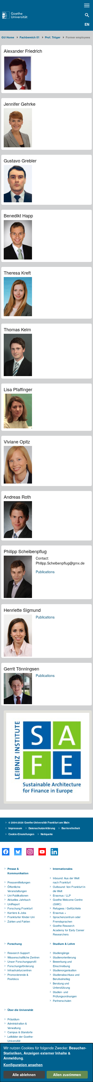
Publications (45, 571)
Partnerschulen (62, 1001)
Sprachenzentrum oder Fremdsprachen (67, 919)
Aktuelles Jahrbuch (19, 900)
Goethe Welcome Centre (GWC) (68, 902)
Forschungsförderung (20, 966)
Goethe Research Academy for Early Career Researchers (68, 930)
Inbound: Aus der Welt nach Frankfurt (66, 880)
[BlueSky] (17, 851)
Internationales (62, 869)
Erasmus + (59, 913)
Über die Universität (20, 1010)
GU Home (7, 37)
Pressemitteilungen (18, 882)
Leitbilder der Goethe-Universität (20, 1038)
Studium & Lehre (64, 944)
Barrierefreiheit (71, 828)
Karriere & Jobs (16, 913)
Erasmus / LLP (62, 895)
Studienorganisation (64, 970)
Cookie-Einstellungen (21, 834)
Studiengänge (61, 953)
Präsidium (13, 1019)
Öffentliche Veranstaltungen (17, 889)
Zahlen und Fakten (18, 921)
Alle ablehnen (24, 1074)
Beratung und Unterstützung (61, 985)
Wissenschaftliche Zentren (23, 957)
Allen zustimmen (67, 1074)
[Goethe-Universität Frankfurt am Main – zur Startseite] (21, 15)
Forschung (14, 944)
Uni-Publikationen (17, 895)
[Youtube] (42, 851)
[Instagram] (29, 851)
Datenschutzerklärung (42, 828)
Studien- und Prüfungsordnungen (65, 994)
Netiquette (47, 834)
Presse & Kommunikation (18, 871)
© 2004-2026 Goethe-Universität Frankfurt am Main (38, 822)
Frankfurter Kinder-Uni (20, 917)
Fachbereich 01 (29, 37)
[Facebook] (5, 851)
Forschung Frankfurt (19, 908)
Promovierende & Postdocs (17, 977)
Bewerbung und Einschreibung (62, 963)
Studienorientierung (64, 957)
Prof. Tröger (52, 37)
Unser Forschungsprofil (21, 961)
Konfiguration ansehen (23, 1064)
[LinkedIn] (54, 851)
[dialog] (46, 1062)
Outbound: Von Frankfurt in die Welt (69, 889)
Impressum (15, 828)
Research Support (18, 953)
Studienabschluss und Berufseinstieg (66, 977)
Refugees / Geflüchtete (67, 908)
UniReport (13, 904)
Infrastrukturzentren (19, 970)
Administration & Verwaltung (17, 1025)
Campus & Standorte (19, 1032)
